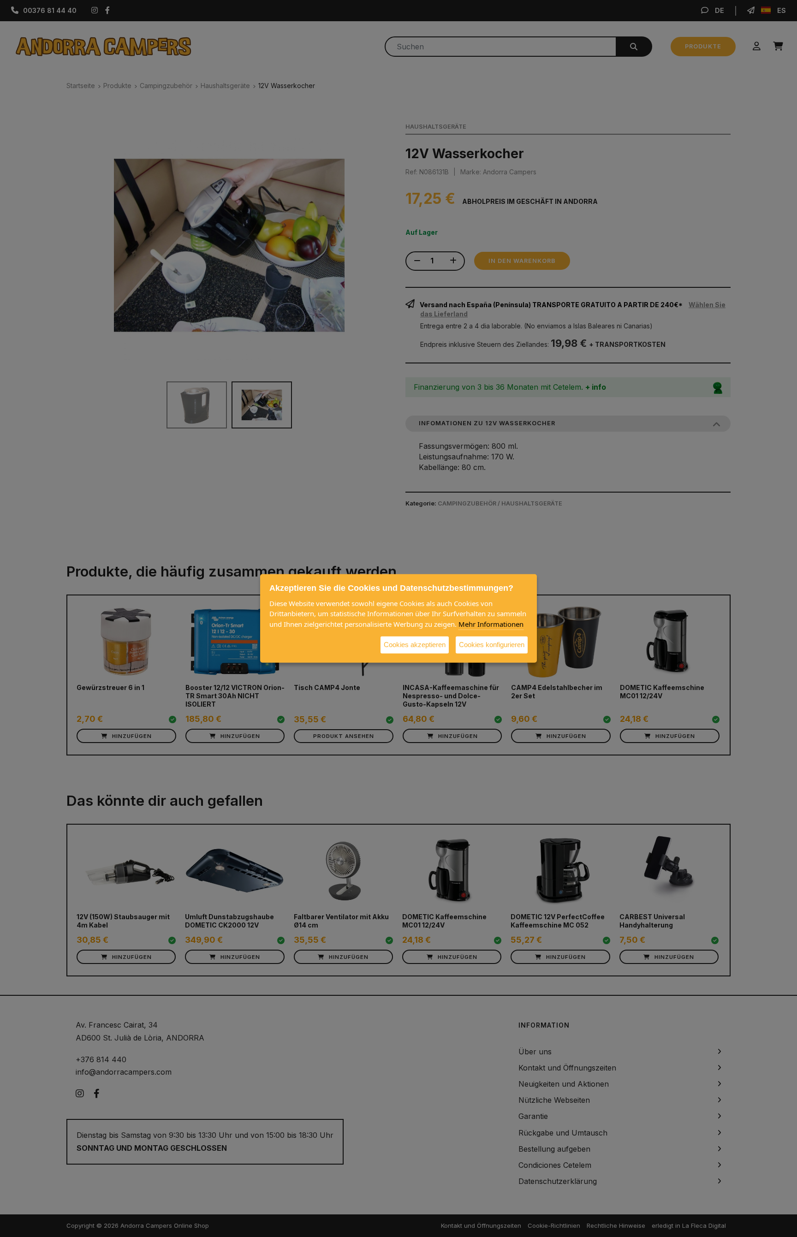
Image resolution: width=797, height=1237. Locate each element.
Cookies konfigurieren (491, 644)
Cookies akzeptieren (415, 644)
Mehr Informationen (490, 624)
